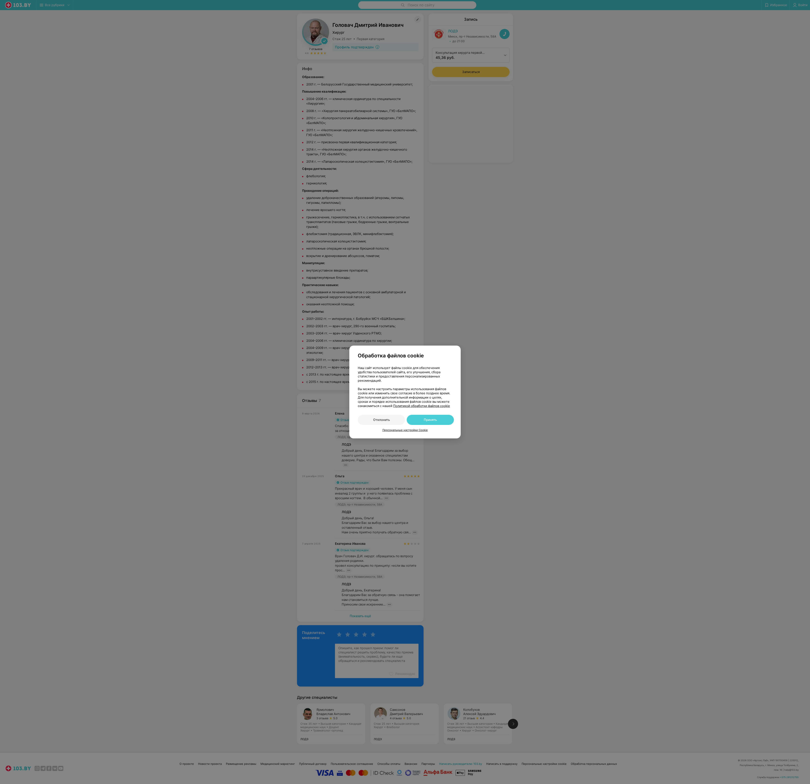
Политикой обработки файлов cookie (421, 406)
